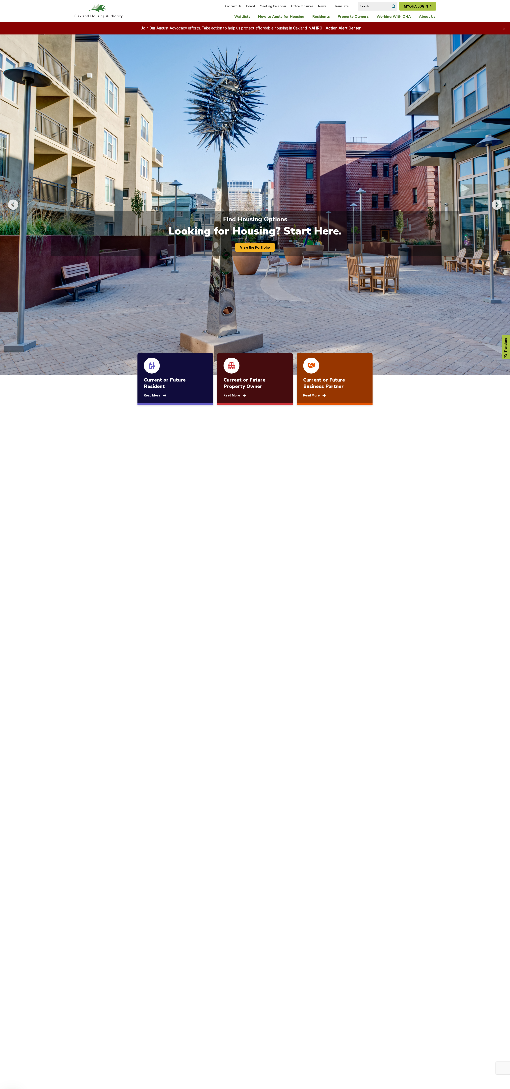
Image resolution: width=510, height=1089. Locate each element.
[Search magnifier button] (393, 6)
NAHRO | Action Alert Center (335, 28)
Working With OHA (394, 16)
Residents (321, 16)
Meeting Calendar (273, 6)
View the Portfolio (255, 247)
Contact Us (233, 6)
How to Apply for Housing (281, 16)
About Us (427, 16)
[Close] (504, 28)
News (322, 6)
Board (250, 6)
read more (152, 395)
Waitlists (242, 16)
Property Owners (353, 16)
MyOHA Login (416, 6)
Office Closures (302, 6)
